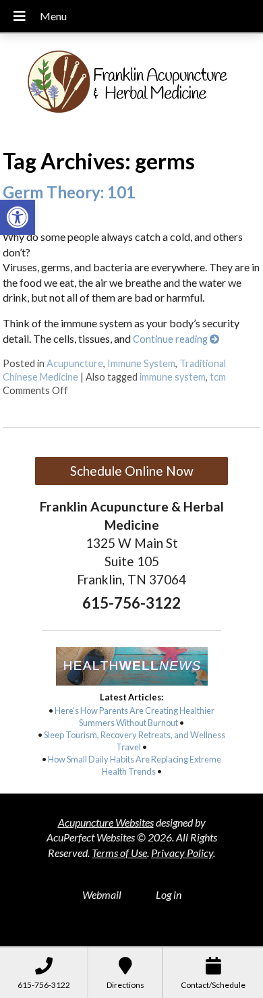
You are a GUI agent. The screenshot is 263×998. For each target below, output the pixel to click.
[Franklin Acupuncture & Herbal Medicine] (131, 86)
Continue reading (171, 339)
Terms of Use (119, 852)
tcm (218, 377)
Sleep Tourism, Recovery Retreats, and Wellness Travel (134, 740)
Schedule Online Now (132, 470)
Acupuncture (75, 363)
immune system (173, 377)
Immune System (141, 363)
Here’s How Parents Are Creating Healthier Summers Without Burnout (134, 716)
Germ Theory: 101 (69, 192)
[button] (17, 217)
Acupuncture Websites (106, 822)
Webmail (101, 894)
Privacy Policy (182, 852)
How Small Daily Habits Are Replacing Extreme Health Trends (134, 765)
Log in (168, 894)
